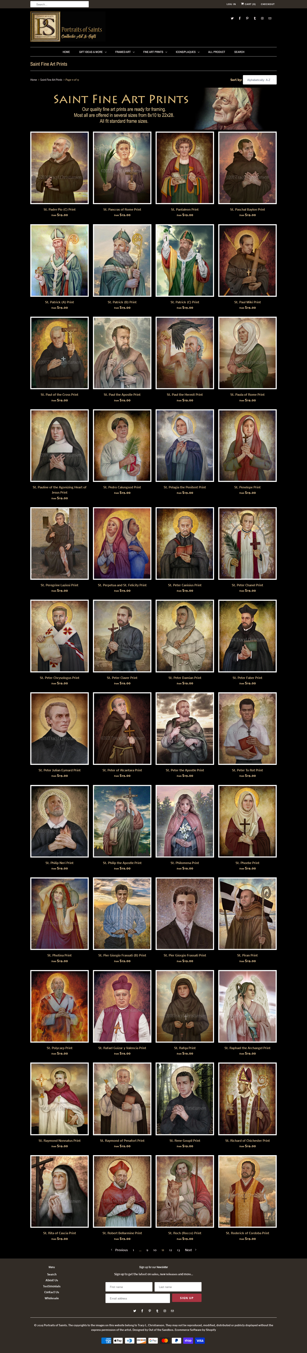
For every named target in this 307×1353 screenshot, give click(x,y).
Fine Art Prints (153, 52)
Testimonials (52, 1286)
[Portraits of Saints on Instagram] (262, 18)
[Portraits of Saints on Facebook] (239, 18)
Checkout (268, 4)
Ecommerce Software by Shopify (195, 1330)
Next (189, 1250)
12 (170, 1250)
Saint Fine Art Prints (48, 63)
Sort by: (236, 80)
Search (239, 52)
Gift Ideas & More (91, 52)
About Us (52, 1280)
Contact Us (51, 1292)
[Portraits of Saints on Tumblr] (255, 18)
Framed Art (123, 52)
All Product (216, 52)
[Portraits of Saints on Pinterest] (247, 18)
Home (66, 52)
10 (155, 1250)
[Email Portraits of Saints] (270, 18)
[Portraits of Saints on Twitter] (232, 18)
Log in (231, 4)
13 (178, 1250)
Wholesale (52, 1298)
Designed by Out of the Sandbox (153, 1330)
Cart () (250, 4)
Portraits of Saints (55, 1325)
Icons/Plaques (186, 52)
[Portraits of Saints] (67, 27)
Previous (121, 1250)
